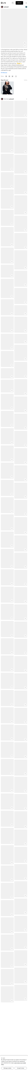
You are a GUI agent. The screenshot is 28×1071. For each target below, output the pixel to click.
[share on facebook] (6, 76)
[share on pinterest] (9, 76)
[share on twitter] (12, 76)
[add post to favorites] (25, 46)
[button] (26, 3)
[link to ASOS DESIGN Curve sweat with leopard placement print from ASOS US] (7, 87)
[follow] (26, 7)
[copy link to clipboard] (16, 76)
